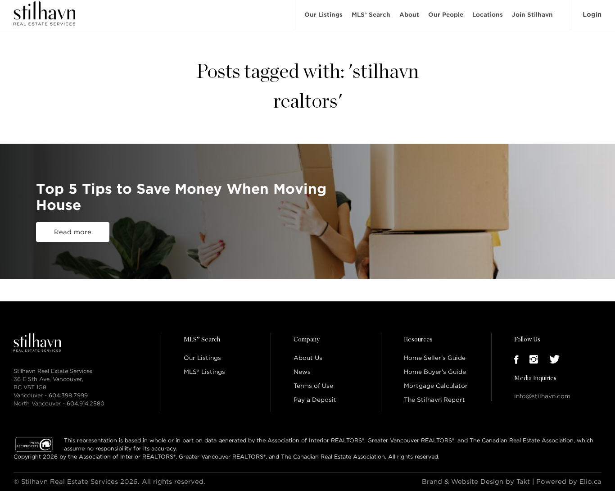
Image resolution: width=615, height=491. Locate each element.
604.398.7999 (68, 395)
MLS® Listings (204, 371)
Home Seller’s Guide (435, 358)
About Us (308, 358)
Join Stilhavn (532, 14)
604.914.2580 (85, 403)
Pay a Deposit (315, 399)
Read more (72, 232)
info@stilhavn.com (542, 396)
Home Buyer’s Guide (435, 371)
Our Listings (323, 14)
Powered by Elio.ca (568, 481)
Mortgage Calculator (436, 385)
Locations (487, 14)
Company (307, 339)
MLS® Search (371, 14)
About (409, 14)
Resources (418, 339)
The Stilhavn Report (434, 399)
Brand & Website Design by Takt (476, 481)
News (302, 371)
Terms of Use (313, 385)
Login (592, 14)
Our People (445, 14)
